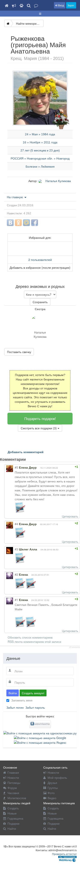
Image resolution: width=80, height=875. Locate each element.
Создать (13, 808)
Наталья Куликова (58, 181)
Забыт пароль (35, 707)
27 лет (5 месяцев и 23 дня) (40, 150)
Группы (53, 788)
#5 (16, 467)
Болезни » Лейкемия (40, 166)
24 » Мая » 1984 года (40, 134)
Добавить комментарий (26, 452)
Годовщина (15, 818)
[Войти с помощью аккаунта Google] (40, 737)
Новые (12, 813)
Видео (52, 798)
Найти (11, 828)
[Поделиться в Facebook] (34, 222)
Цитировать (70, 516)
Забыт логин (15, 707)
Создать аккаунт (33, 693)
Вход (60, 5)
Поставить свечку (19, 352)
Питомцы (13, 782)
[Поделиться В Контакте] (10, 222)
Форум (12, 788)
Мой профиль (57, 777)
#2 (16, 574)
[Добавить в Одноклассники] (18, 222)
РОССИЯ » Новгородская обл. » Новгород (40, 158)
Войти (13, 693)
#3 (16, 549)
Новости (13, 777)
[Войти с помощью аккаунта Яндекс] (40, 742)
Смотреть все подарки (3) (39, 428)
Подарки (13, 823)
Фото (51, 793)
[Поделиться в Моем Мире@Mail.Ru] (26, 222)
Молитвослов (16, 798)
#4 (16, 524)
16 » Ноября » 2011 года (40, 142)
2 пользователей (40, 259)
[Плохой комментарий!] (65, 466)
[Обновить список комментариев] (33, 459)
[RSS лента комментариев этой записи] (29, 459)
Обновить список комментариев (30, 637)
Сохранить (40, 302)
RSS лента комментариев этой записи (34, 641)
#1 (16, 600)
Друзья (52, 782)
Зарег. (71, 5)
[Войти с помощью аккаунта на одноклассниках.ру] (40, 732)
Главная (13, 772)
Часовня (13, 793)
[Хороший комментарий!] (61, 466)
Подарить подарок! (40, 418)
